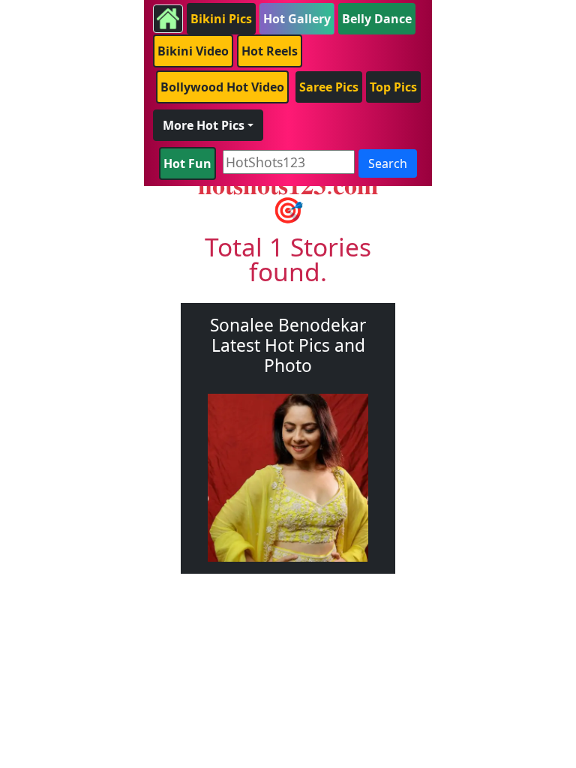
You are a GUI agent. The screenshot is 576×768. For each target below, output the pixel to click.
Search (387, 163)
